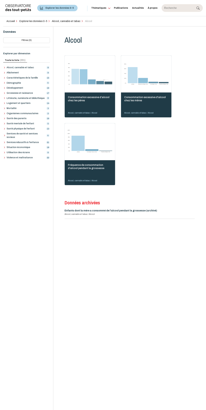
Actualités (138, 8)
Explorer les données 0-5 (60, 8)
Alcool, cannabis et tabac (66, 21)
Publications (121, 8)
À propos (153, 8)
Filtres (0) (27, 40)
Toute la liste (15, 60)
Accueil (10, 21)
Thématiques (98, 8)
